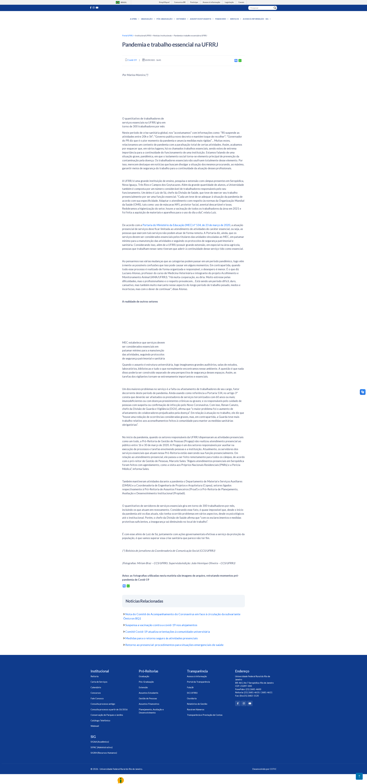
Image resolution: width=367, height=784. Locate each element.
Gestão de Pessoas (148, 698)
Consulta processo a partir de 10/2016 (109, 709)
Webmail (95, 726)
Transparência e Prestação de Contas (204, 715)
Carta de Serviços (99, 681)
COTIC (273, 769)
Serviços (234, 19)
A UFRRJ (133, 19)
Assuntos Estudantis (200, 19)
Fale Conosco (97, 698)
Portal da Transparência (198, 681)
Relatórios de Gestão (197, 704)
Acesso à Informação (253, 19)
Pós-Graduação (164, 19)
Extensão (181, 19)
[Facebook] (238, 703)
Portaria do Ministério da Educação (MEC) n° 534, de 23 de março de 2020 (186, 225)
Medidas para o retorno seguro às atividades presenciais (161, 638)
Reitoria (94, 676)
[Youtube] (97, 7)
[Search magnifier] (275, 8)
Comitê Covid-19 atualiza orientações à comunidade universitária (167, 631)
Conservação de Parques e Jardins (107, 715)
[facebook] (90, 7)
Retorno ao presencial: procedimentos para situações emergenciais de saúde (174, 644)
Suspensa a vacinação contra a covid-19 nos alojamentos (161, 625)
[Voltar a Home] (106, 19)
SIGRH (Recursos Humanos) (104, 752)
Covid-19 (132, 60)
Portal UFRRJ (127, 35)
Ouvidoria (192, 698)
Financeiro (220, 19)
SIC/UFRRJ (192, 692)
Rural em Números (195, 709)
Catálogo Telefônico (100, 720)
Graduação (147, 19)
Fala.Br (190, 687)
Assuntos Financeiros (149, 704)
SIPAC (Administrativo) (102, 747)
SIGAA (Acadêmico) (100, 741)
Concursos (96, 692)
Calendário (96, 687)
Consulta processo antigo (103, 704)
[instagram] (94, 7)
